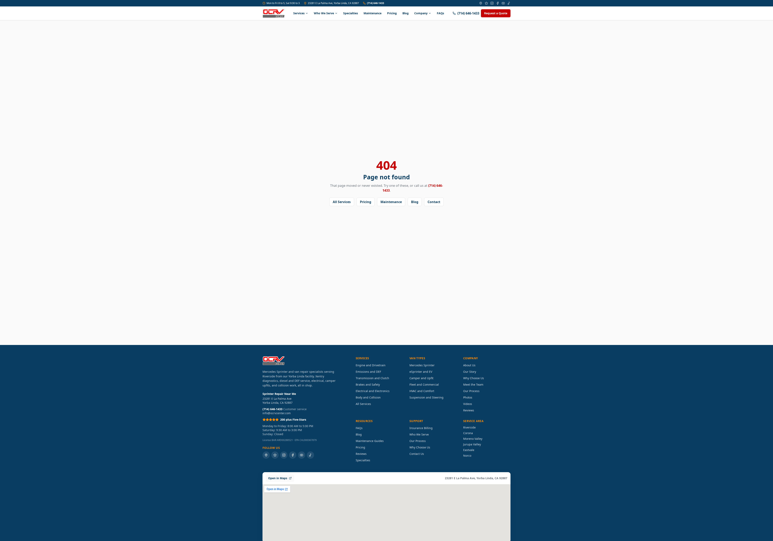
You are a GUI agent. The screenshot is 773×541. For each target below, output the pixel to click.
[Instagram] (492, 3)
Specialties (350, 13)
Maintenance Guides (370, 441)
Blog (405, 13)
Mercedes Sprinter (422, 365)
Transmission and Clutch (372, 378)
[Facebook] (497, 3)
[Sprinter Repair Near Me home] (273, 13)
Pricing (392, 13)
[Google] (480, 3)
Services (299, 13)
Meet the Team (473, 384)
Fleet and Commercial (424, 384)
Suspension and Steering (426, 397)
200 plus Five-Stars (293, 419)
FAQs (440, 13)
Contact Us (416, 454)
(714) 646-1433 (375, 3)
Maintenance (372, 13)
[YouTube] (503, 3)
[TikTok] (509, 3)
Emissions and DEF (368, 372)
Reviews (468, 410)
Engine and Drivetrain (370, 365)
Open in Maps (277, 478)
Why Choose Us (473, 378)
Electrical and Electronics (373, 391)
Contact (434, 202)
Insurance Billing (421, 428)
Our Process (471, 391)
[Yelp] (486, 3)
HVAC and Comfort (421, 391)
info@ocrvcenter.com (276, 413)
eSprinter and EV (420, 372)
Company (421, 13)
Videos (467, 404)
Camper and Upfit (421, 378)
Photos (467, 397)
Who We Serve (324, 13)
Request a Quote (495, 13)
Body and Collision (368, 397)
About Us (469, 365)
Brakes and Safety (368, 384)
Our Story (469, 372)
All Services (342, 202)
